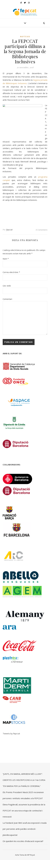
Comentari (7, 299)
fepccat (9, 229)
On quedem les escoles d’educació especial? (23, 841)
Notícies (25, 36)
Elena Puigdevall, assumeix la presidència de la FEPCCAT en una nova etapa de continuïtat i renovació (24, 810)
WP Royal (31, 855)
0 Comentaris (41, 229)
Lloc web (7, 285)
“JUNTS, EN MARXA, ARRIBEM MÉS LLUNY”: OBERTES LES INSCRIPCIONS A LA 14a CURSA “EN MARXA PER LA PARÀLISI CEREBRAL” (24, 780)
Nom (6, 258)
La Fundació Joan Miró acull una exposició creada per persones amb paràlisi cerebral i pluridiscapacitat (25, 828)
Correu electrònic (11, 272)
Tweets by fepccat (11, 733)
